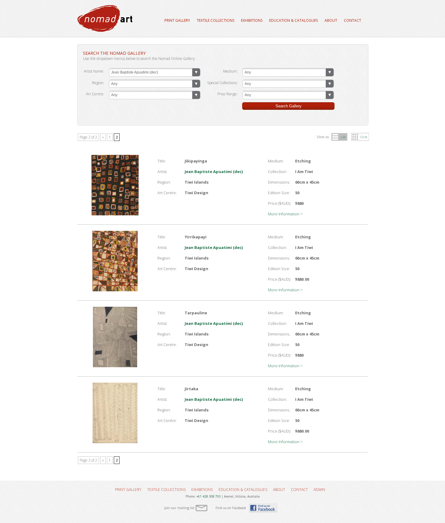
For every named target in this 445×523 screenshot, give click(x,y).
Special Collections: (222, 82)
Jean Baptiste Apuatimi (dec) (214, 171)
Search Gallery (288, 106)
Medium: (230, 71)
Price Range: (227, 93)
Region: (98, 82)
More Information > (285, 214)
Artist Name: (94, 71)
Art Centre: (95, 93)
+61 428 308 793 (208, 496)
